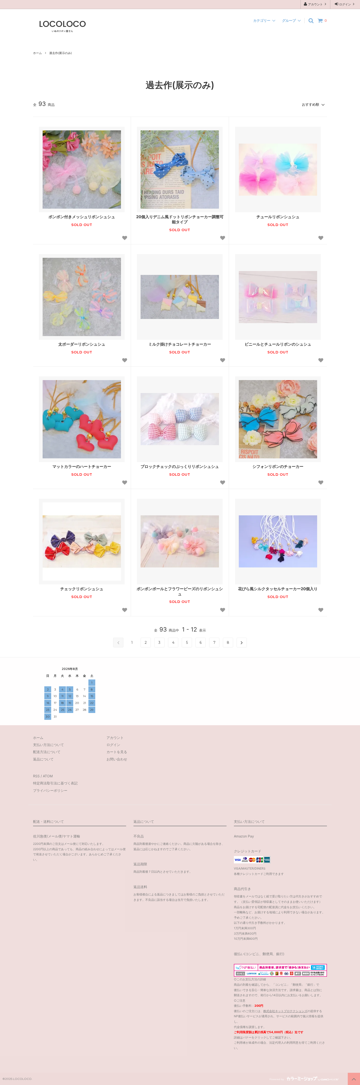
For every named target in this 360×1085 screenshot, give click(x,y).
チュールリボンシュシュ (278, 216)
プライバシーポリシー (50, 790)
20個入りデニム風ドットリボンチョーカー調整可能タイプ (180, 219)
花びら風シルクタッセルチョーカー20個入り (278, 588)
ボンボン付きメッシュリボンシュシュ (81, 216)
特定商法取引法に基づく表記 (55, 783)
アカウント (315, 4)
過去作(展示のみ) (60, 53)
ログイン (345, 4)
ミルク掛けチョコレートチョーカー (179, 344)
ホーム (37, 53)
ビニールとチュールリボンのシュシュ (278, 344)
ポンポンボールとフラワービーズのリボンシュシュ (180, 591)
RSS (36, 776)
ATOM (48, 776)
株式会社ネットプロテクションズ (285, 1011)
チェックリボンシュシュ (81, 588)
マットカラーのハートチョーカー (81, 466)
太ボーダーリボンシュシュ (81, 344)
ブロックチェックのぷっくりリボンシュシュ (180, 466)
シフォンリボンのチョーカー (277, 466)
